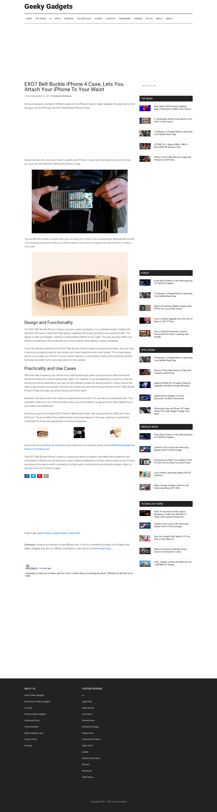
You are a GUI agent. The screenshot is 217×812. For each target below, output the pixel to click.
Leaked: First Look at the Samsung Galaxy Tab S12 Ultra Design (171, 448)
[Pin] (40, 476)
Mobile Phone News (91, 758)
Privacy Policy (30, 739)
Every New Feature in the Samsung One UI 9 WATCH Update (173, 282)
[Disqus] (79, 600)
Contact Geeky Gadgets (35, 714)
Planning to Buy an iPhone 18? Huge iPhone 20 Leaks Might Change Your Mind (172, 411)
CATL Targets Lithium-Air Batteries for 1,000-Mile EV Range (173, 563)
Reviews (85, 764)
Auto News (87, 714)
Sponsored (87, 771)
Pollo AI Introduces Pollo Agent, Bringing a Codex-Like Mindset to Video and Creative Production (170, 514)
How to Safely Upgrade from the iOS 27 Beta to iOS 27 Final (173, 320)
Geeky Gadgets (48, 6)
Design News (88, 733)
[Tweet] (33, 476)
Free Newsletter (31, 727)
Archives (28, 708)
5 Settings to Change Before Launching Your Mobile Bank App (173, 133)
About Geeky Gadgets (34, 695)
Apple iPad (87, 701)
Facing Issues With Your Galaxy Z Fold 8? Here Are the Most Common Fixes (173, 461)
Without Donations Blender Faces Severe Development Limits (170, 550)
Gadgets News (59, 533)
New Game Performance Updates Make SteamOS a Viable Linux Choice (172, 107)
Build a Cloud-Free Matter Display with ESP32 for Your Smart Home (173, 307)
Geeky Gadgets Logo (33, 733)
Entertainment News (91, 739)
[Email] (46, 476)
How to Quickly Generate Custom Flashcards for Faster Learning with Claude (171, 334)
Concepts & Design (90, 727)
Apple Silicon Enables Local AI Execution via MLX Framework (169, 397)
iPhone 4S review (53, 445)
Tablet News (87, 777)
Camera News (88, 720)
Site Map (28, 745)
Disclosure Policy (102, 548)
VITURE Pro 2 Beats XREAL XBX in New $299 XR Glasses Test (171, 145)
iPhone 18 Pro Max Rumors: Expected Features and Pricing (172, 158)
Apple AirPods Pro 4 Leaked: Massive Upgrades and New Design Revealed (172, 384)
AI (83, 695)
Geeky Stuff (74, 533)
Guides (85, 752)
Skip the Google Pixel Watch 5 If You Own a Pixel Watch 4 (172, 537)
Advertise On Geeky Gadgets (37, 701)
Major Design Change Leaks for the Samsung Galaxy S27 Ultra (171, 486)
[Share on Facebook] (27, 476)
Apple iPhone (44, 533)
